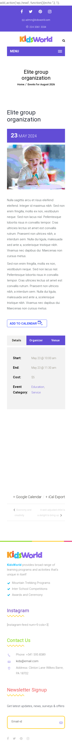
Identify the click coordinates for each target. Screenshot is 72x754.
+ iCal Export (55, 497)
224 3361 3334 (38, 27)
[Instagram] (49, 12)
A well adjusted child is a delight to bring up (51, 512)
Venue (55, 340)
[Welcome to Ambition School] (36, 39)
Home (20, 84)
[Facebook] (22, 12)
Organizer (36, 340)
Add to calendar (23, 323)
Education (37, 386)
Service (36, 392)
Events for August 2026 (41, 84)
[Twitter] (31, 12)
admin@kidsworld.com (38, 20)
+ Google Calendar (27, 497)
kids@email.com (27, 661)
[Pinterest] (40, 12)
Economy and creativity (23, 512)
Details (16, 340)
